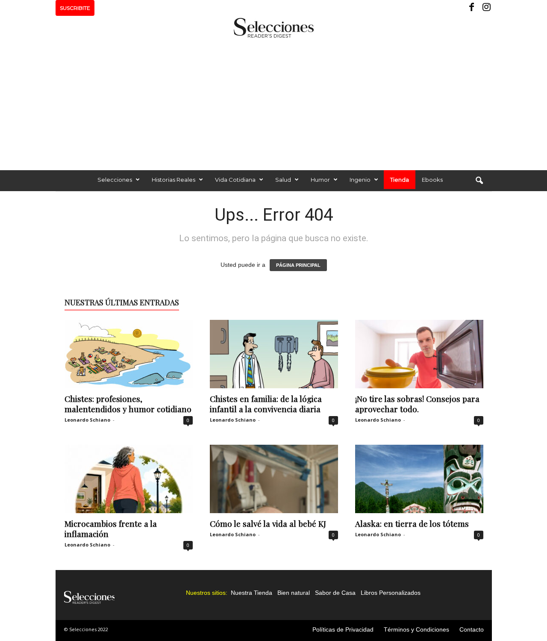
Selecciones (114, 179)
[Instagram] (485, 8)
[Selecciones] (273, 28)
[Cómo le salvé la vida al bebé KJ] (274, 479)
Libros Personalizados (391, 592)
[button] (479, 180)
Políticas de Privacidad (342, 629)
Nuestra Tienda (251, 592)
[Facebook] (472, 8)
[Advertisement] (273, 102)
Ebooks (432, 179)
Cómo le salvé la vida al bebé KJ (268, 523)
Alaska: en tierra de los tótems (412, 523)
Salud (283, 179)
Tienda (399, 179)
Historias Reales (173, 179)
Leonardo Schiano (87, 420)
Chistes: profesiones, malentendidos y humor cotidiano (128, 403)
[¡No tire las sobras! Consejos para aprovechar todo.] (419, 354)
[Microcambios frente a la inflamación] (129, 479)
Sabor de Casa (335, 592)
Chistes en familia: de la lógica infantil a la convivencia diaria (266, 403)
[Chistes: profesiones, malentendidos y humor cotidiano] (129, 354)
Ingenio (360, 179)
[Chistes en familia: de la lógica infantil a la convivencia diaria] (274, 354)
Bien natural (293, 592)
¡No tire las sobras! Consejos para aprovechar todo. (417, 403)
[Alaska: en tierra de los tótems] (419, 479)
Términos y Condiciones (416, 629)
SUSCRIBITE (75, 8)
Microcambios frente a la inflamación (111, 528)
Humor (320, 179)
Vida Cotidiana (235, 179)
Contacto (471, 629)
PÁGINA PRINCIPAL (298, 265)
